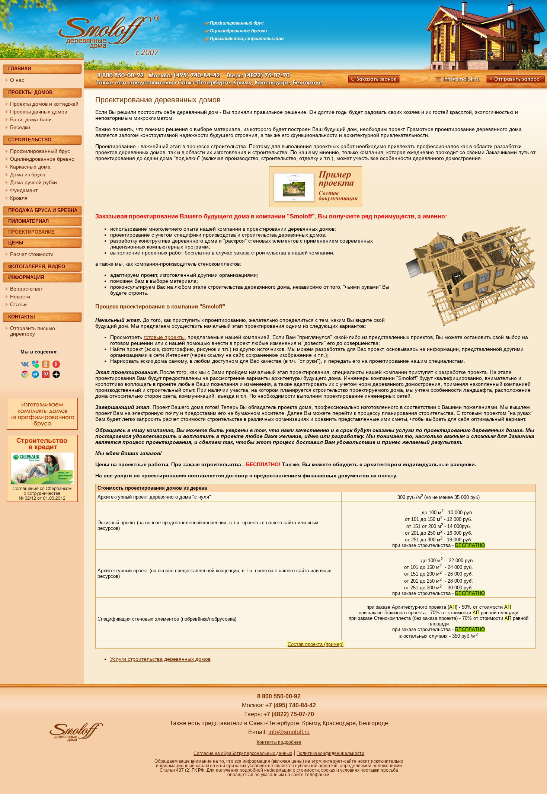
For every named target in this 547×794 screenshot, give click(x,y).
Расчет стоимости (32, 254)
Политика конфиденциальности (330, 753)
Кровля (19, 198)
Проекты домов (30, 92)
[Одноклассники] (45, 367)
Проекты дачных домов (38, 112)
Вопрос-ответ (26, 289)
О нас (17, 80)
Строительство (29, 140)
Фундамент (24, 190)
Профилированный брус (237, 23)
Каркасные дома (30, 167)
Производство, (227, 38)
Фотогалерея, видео (36, 266)
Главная (19, 68)
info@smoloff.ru (289, 732)
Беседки (20, 127)
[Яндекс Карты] (56, 367)
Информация (26, 277)
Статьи (18, 304)
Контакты (21, 317)
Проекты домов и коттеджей (44, 104)
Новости (20, 297)
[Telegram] (35, 377)
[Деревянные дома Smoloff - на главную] (75, 740)
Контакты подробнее (279, 742)
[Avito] (35, 367)
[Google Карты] (24, 377)
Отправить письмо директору (32, 331)
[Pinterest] (45, 377)
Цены (15, 243)
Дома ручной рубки (33, 182)
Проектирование (31, 232)
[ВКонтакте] (24, 367)
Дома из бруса (27, 174)
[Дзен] (56, 377)
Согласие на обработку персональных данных (242, 753)
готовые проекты (164, 337)
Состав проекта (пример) (315, 644)
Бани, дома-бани (31, 119)
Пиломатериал (28, 221)
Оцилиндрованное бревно (238, 30)
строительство (264, 38)
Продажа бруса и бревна (42, 210)
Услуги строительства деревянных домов (160, 659)
